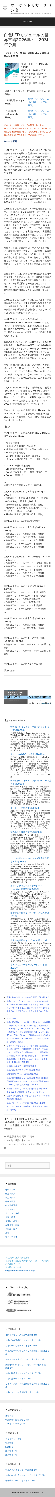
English (9, 1447)
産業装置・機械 (12, 1225)
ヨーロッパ (11, 1018)
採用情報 (9, 1443)
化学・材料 (10, 1189)
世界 (9, 1136)
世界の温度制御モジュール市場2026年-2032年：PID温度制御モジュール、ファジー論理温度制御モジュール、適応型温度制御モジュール (28, 1081)
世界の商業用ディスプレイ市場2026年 (29, 940)
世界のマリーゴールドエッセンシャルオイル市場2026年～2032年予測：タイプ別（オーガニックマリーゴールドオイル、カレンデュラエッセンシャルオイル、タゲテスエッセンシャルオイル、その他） (28, 1007)
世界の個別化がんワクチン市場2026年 (23, 1070)
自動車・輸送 (11, 1229)
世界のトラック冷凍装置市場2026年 (22, 1392)
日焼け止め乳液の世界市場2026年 (21, 1066)
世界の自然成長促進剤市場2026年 (21, 1470)
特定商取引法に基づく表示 (17, 1420)
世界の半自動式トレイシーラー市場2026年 (25, 1475)
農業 (7, 1233)
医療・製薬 (10, 1193)
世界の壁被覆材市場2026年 (18, 1378)
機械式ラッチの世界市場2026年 (20, 1480)
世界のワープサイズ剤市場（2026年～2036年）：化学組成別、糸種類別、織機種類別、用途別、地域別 (27, 1106)
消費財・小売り (12, 1221)
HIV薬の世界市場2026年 (19, 1140)
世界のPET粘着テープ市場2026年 (21, 1345)
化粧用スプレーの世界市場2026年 (21, 1335)
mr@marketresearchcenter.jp (20, 1270)
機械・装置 (10, 1201)
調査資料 (16, 1136)
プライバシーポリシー (15, 1423)
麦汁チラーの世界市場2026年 (25, 808)
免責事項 (9, 1416)
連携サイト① (11, 1451)
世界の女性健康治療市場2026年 (26, 832)
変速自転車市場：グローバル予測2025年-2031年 (28, 997)
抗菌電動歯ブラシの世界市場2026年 (22, 1074)
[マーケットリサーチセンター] (5, 8)
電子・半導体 (28, 1136)
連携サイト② (11, 1455)
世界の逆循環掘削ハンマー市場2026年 (23, 1340)
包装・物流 (10, 1217)
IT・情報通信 (11, 1205)
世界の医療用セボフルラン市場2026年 (23, 1373)
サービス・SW (12, 1213)
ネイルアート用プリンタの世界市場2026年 (25, 1359)
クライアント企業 (13, 1439)
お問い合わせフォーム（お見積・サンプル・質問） (38, 102)
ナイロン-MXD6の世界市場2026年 (27, 754)
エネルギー (10, 1209)
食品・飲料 (10, 1197)
